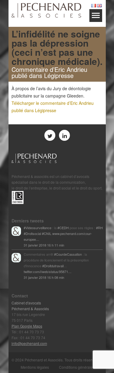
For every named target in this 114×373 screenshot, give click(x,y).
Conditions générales (77, 367)
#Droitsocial (32, 233)
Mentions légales (35, 367)
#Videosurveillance (37, 227)
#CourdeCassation (68, 254)
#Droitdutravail (53, 265)
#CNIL (46, 233)
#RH (99, 227)
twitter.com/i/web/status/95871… (47, 271)
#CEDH (63, 227)
